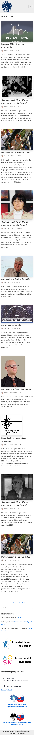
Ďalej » (24, 603)
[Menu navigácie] (30, 6)
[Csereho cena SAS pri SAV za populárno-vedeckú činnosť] (17, 87)
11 (19, 603)
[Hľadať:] (17, 607)
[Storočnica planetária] (17, 314)
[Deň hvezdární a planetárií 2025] (17, 544)
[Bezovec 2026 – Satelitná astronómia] (17, 31)
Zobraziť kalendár (6, 690)
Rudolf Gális (7, 50)
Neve (14, 733)
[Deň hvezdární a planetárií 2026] (17, 139)
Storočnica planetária (11, 325)
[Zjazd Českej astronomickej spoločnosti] (17, 425)
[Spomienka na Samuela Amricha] (17, 371)
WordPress (21, 733)
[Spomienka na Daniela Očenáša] (17, 266)
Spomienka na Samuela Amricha (16, 389)
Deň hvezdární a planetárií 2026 (15, 152)
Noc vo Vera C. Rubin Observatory (17, 681)
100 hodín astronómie (14, 686)
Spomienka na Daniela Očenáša (15, 279)
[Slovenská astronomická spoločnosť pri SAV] (6, 6)
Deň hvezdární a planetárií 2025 (15, 557)
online (19, 617)
